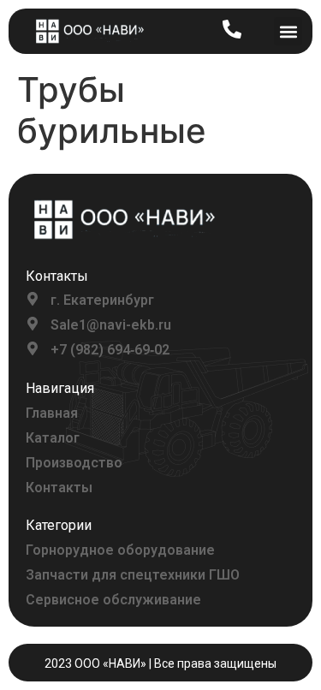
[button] (288, 31)
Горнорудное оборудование (120, 550)
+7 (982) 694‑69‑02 (110, 350)
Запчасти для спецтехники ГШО (133, 575)
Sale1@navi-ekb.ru (111, 325)
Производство (74, 463)
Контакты (59, 487)
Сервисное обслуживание (113, 600)
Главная (52, 413)
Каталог (53, 438)
